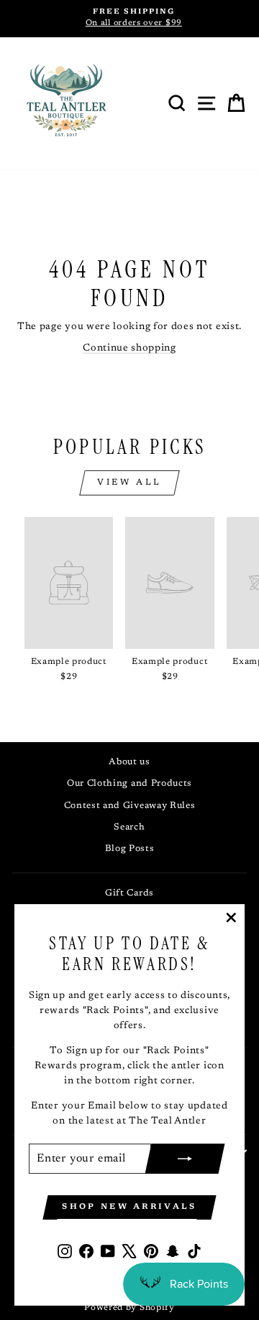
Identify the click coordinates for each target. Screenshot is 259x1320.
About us (129, 762)
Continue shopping (129, 348)
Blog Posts (130, 849)
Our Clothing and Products (129, 783)
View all (129, 482)
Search (129, 827)
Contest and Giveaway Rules (130, 806)
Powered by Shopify (129, 1308)
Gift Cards (129, 893)
